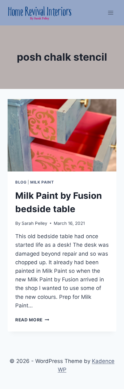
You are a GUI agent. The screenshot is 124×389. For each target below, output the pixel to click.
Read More (32, 319)
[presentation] (62, 135)
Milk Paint (42, 182)
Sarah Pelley (34, 223)
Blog (20, 182)
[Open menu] (110, 12)
